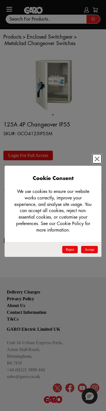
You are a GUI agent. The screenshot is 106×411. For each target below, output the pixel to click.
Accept (89, 250)
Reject (70, 250)
